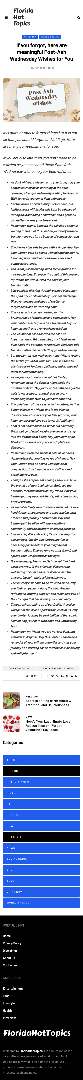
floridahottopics (44, 67)
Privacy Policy (12, 943)
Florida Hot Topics (23, 17)
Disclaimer (10, 950)
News (11, 847)
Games (12, 804)
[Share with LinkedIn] (62, 676)
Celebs (12, 770)
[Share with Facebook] (47, 676)
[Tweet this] (52, 676)
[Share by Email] (76, 676)
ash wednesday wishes (58, 668)
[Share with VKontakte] (71, 676)
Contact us (10, 965)
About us (9, 958)
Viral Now (30, 37)
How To (12, 825)
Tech (10, 880)
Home (7, 936)
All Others (16, 760)
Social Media (17, 858)
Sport (11, 869)
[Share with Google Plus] (57, 676)
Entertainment (19, 781)
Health (12, 814)
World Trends (50, 37)
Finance (13, 792)
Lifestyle (14, 836)
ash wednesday (19, 668)
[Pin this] (67, 676)
